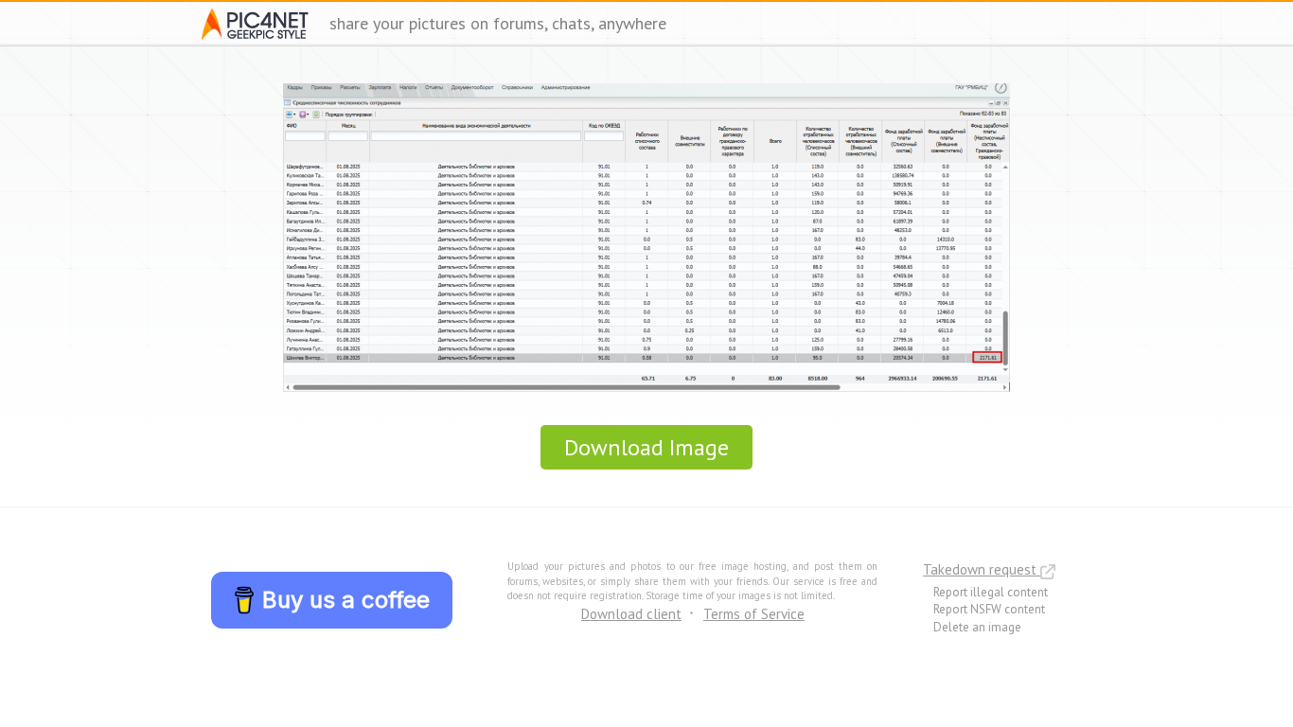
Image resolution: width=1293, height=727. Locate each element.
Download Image (646, 447)
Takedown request (981, 569)
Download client (631, 614)
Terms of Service (754, 614)
